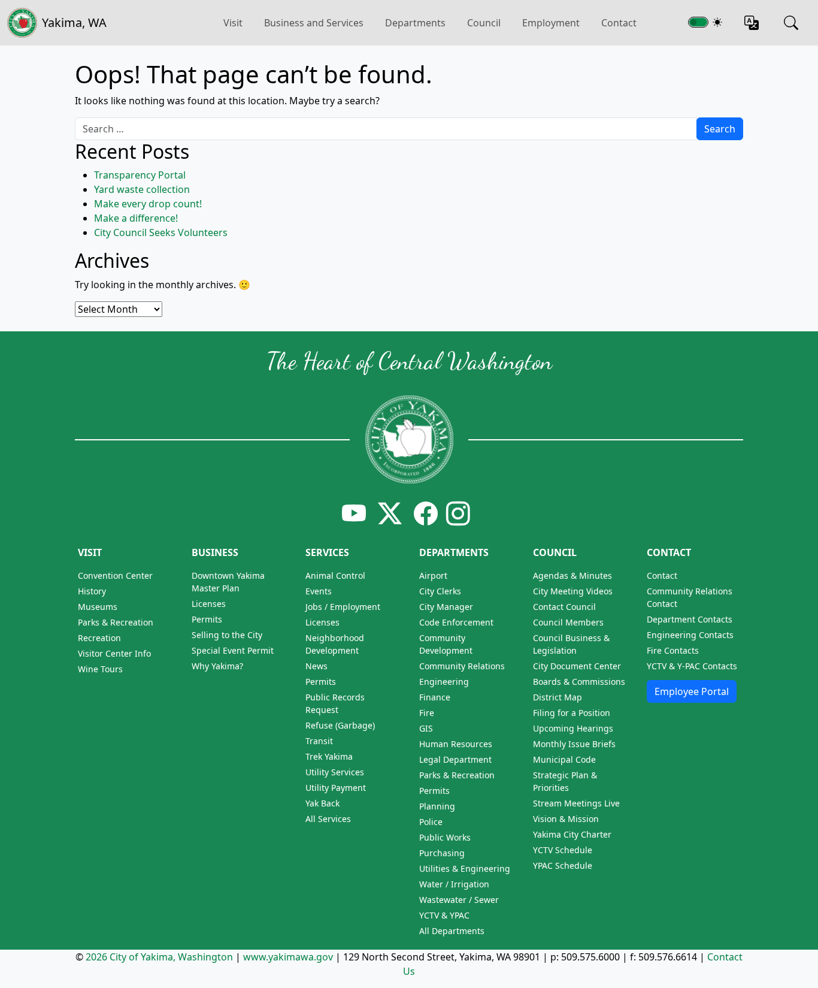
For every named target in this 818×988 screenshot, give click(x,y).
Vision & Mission (566, 818)
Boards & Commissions (579, 681)
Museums (97, 606)
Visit (90, 552)
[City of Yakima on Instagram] (457, 513)
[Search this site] (791, 22)
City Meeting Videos (573, 591)
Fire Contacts (673, 650)
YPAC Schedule (562, 865)
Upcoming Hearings (573, 728)
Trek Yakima (329, 756)
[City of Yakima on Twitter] (390, 513)
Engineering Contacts (690, 634)
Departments (415, 22)
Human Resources (455, 744)
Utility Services (334, 772)
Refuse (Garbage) (340, 725)
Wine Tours (100, 669)
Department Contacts (689, 619)
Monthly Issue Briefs (574, 744)
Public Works (445, 837)
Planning (437, 806)
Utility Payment (335, 787)
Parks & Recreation (115, 622)
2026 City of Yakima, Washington (159, 956)
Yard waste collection (142, 189)
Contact (619, 22)
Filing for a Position (571, 712)
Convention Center (115, 575)
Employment (551, 22)
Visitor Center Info (114, 653)
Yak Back (322, 803)
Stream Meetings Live (576, 803)
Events (318, 591)
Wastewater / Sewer (459, 899)
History (92, 591)
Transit (319, 741)
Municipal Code (564, 759)
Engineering (444, 681)
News (316, 666)
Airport (433, 575)
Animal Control (335, 575)
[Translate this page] (751, 22)
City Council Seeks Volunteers (161, 232)
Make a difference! (136, 218)
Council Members (568, 622)
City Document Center (577, 666)
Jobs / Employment (342, 606)
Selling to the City (227, 634)
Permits (207, 619)
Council (484, 22)
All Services (328, 818)
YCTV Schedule (562, 850)
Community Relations (462, 666)
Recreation (99, 637)
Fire (426, 712)
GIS (426, 728)
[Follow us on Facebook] (426, 513)
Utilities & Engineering (464, 868)
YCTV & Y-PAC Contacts (692, 666)
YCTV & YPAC (444, 915)
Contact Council (564, 606)
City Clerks (440, 591)
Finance (434, 697)
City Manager (446, 606)
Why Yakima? (217, 666)
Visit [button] (233, 22)
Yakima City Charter (572, 834)
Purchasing (442, 853)
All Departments (451, 930)
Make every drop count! (148, 203)
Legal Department (455, 759)
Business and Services (313, 22)
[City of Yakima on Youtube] (354, 513)
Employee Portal (692, 691)
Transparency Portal (140, 175)
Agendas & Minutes (572, 575)
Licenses (209, 603)
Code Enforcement (456, 622)
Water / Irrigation (454, 884)
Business (215, 552)
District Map (557, 697)
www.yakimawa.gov (288, 956)
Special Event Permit (233, 650)
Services (327, 552)
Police (431, 821)
